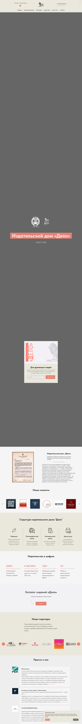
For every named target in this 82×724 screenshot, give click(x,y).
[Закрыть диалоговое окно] (80, 2)
